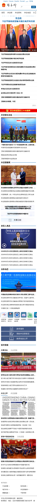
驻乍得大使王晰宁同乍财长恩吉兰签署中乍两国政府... (18, 378)
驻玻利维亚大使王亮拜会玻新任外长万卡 (14, 385)
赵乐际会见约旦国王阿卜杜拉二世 (12, 93)
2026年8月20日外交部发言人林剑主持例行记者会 (17, 254)
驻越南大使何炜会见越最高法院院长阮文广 (14, 389)
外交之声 (4, 393)
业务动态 (4, 269)
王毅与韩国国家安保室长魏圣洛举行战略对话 (15, 97)
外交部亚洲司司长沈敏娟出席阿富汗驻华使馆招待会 (17, 301)
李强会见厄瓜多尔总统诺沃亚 (10, 89)
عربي (27, 1)
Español (16, 1)
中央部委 (5, 486)
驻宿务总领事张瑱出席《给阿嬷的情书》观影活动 (17, 475)
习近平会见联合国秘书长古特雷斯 (13, 50)
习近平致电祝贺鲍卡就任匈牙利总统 (18, 17)
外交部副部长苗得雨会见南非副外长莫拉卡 (14, 198)
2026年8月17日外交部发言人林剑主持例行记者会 (17, 265)
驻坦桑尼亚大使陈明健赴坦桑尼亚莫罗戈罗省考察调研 (18, 472)
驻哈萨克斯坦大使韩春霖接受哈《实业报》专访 (16, 425)
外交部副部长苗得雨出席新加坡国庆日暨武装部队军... (18, 201)
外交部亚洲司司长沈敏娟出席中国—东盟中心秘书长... (18, 298)
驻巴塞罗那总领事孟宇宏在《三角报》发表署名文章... (18, 432)
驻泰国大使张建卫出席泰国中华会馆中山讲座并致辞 (17, 468)
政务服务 (20, 329)
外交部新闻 (5, 162)
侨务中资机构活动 (7, 436)
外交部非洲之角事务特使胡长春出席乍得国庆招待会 (17, 305)
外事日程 (17, 220)
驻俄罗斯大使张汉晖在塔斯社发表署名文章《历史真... (18, 421)
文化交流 (20, 436)
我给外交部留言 (23, 334)
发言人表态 (5, 226)
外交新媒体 (24, 489)
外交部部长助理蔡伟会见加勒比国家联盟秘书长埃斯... (18, 191)
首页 (3, 12)
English (6, 1)
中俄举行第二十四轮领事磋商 (10, 308)
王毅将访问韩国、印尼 (8, 101)
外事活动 (4, 350)
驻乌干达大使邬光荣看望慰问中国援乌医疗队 (15, 465)
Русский (22, 1)
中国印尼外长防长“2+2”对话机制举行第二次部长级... (18, 145)
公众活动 (14, 350)
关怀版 (31, 1)
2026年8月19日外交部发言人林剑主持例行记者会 (17, 258)
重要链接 (5, 493)
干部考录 (23, 493)
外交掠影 (14, 393)
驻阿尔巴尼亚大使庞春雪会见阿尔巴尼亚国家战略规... (18, 382)
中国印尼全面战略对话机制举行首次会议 (14, 147)
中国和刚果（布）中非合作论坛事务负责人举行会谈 (17, 194)
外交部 (9, 12)
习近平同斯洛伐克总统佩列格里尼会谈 (13, 84)
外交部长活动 (6, 115)
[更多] (34, 105)
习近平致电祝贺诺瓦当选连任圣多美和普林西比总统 (17, 80)
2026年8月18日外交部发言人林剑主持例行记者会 (17, 261)
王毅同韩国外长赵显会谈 (9, 158)
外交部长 (18, 12)
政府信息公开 (22, 339)
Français (11, 1)
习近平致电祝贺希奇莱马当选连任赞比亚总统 (15, 54)
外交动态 (27, 12)
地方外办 (5, 489)
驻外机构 (23, 486)
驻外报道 (4, 345)
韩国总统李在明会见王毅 (9, 155)
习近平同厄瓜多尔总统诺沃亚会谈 (12, 63)
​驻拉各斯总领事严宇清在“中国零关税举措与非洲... (17, 428)
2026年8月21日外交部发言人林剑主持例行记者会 (17, 251)
